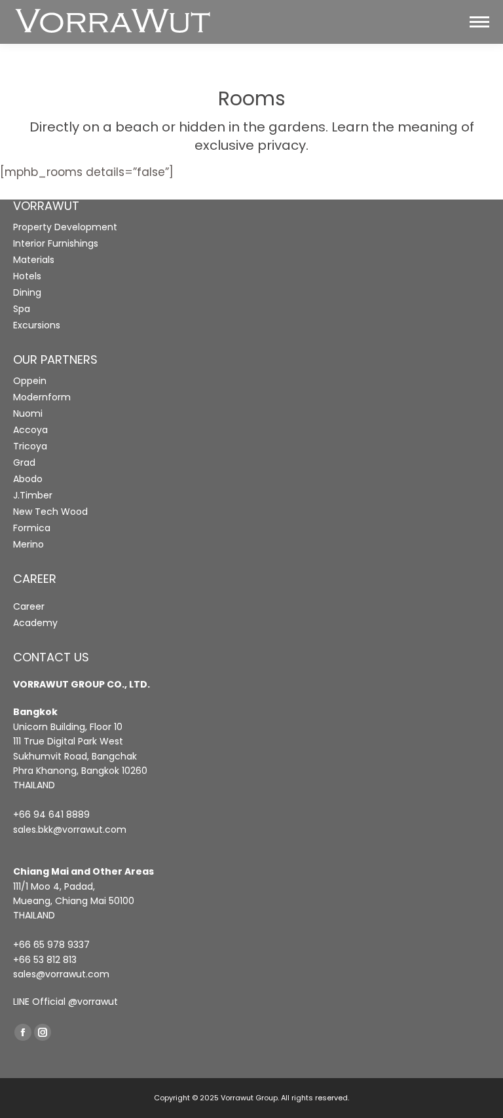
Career (29, 606)
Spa (21, 308)
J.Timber (32, 495)
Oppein (30, 380)
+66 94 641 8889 (51, 814)
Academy (35, 622)
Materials (33, 259)
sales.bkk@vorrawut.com (69, 829)
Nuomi (28, 413)
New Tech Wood (50, 511)
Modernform (42, 397)
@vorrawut (93, 1001)
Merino (28, 544)
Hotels (27, 276)
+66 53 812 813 (45, 959)
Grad (24, 462)
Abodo (28, 478)
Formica (31, 527)
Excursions (36, 325)
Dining (27, 292)
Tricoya (30, 446)
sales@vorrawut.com (61, 974)
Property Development (65, 227)
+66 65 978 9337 (51, 944)
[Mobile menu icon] (479, 22)
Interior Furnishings (55, 243)
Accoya (30, 429)
